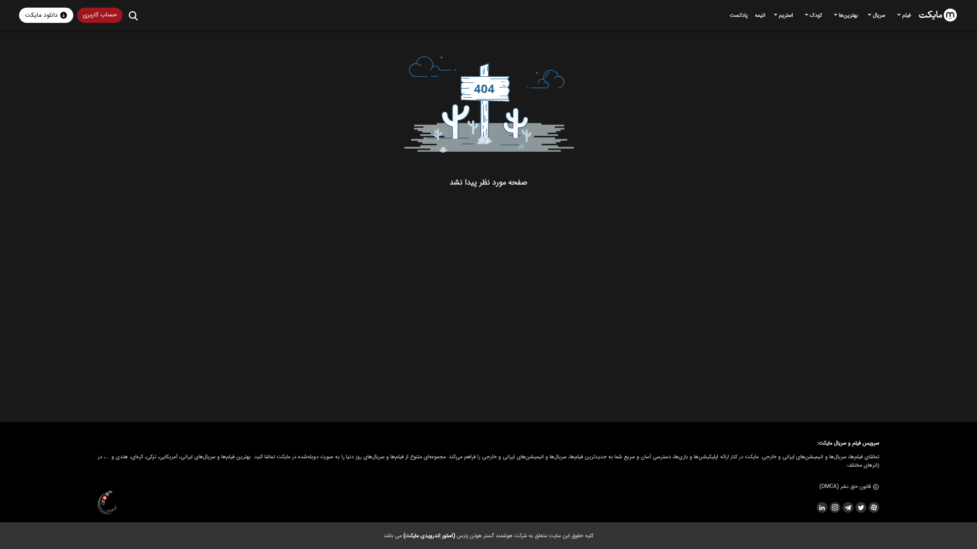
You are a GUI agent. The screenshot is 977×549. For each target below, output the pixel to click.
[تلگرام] (847, 507)
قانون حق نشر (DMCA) (845, 486)
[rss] (821, 507)
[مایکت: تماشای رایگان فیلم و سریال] (938, 15)
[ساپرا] (107, 503)
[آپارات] (873, 507)
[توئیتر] (860, 507)
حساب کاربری (100, 14)
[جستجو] (133, 15)
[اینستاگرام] (834, 507)
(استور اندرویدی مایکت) (429, 535)
